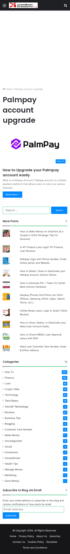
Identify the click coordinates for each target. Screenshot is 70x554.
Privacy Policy (26, 536)
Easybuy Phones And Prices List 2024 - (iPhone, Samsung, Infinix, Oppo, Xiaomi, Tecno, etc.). (42, 299)
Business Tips (13, 418)
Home (8, 89)
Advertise (55, 536)
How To (9, 372)
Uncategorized (13, 440)
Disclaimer (52, 541)
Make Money (12, 435)
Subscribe (11, 515)
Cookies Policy (36, 541)
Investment (11, 452)
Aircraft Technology (16, 406)
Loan (8, 383)
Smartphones (12, 458)
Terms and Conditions (35, 547)
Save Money (12, 480)
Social (8, 446)
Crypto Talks (12, 389)
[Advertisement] (35, 49)
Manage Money (14, 469)
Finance (9, 377)
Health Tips (11, 463)
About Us (41, 536)
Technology (11, 394)
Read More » (12, 194)
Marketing (10, 475)
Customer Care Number (18, 429)
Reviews (10, 412)
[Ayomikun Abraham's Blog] (23, 5)
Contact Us (19, 541)
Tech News (11, 400)
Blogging (10, 423)
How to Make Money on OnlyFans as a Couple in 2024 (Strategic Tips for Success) (41, 235)
